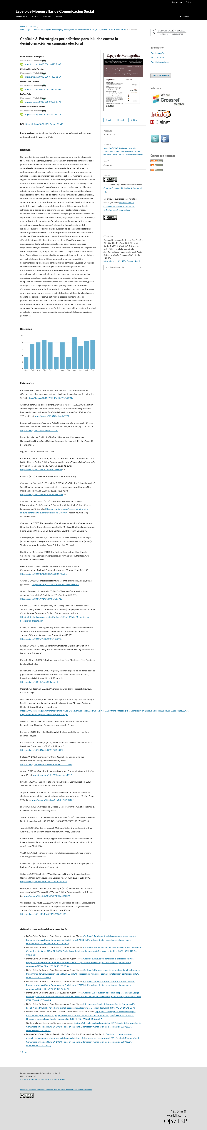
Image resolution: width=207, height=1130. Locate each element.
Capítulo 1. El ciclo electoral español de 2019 (94, 1023)
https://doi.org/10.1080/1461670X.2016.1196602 (55, 584)
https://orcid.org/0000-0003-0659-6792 (43, 102)
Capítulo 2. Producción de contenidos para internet (107, 992)
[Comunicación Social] (168, 35)
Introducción (89, 1004)
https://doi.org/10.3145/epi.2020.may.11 (39, 682)
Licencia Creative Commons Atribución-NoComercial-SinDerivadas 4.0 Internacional (119, 206)
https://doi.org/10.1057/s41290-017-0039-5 (41, 639)
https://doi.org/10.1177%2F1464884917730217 (50, 398)
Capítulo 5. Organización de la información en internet (109, 981)
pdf (109, 120)
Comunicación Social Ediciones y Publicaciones (42, 1079)
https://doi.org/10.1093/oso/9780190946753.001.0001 (46, 764)
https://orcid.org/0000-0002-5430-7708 (43, 89)
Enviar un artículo (161, 75)
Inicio (22, 26)
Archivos (47, 16)
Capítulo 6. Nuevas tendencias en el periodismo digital (109, 958)
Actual (35, 16)
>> (26, 1052)
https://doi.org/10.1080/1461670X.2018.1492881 (43, 881)
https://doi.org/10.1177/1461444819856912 (41, 599)
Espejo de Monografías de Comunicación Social (55, 11)
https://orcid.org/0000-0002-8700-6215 (43, 114)
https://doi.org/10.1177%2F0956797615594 (41, 469)
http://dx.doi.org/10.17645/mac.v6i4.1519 (52, 775)
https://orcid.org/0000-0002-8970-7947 (43, 64)
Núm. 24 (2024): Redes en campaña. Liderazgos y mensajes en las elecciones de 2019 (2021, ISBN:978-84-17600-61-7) (73, 29)
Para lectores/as (157, 53)
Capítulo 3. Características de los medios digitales (106, 970)
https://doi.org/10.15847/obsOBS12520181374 (42, 750)
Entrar (188, 2)
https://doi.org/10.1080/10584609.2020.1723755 (43, 574)
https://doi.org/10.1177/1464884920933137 (52, 800)
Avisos (59, 16)
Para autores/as (157, 57)
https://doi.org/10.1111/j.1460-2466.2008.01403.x (44, 914)
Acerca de (20, 16)
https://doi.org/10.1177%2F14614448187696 (41, 494)
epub (122, 120)
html (135, 120)
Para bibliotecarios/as (159, 62)
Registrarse (177, 2)
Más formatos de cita (115, 267)
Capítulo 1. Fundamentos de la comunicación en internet (110, 936)
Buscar (185, 16)
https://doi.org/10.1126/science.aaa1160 (39, 430)
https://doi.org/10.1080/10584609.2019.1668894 (46, 896)
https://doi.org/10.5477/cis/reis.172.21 (53, 416)
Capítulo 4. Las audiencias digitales (99, 947)
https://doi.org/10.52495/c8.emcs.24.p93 (44, 124)
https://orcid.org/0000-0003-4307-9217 (43, 77)
